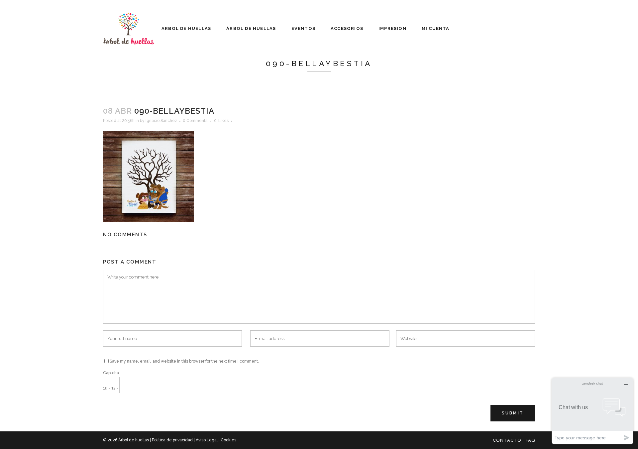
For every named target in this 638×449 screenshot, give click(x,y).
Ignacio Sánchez (161, 120)
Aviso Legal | (208, 440)
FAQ (530, 440)
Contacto (507, 440)
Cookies (228, 440)
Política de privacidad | (174, 440)
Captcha (111, 373)
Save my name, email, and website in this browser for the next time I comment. (184, 361)
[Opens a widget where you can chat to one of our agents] (592, 411)
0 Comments (195, 120)
